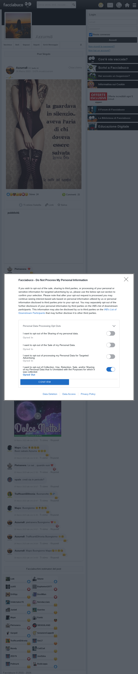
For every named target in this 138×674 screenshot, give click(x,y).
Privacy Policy (88, 394)
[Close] (127, 280)
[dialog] (69, 337)
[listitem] (69, 326)
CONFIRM (45, 382)
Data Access (69, 394)
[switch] (110, 333)
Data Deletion (50, 394)
